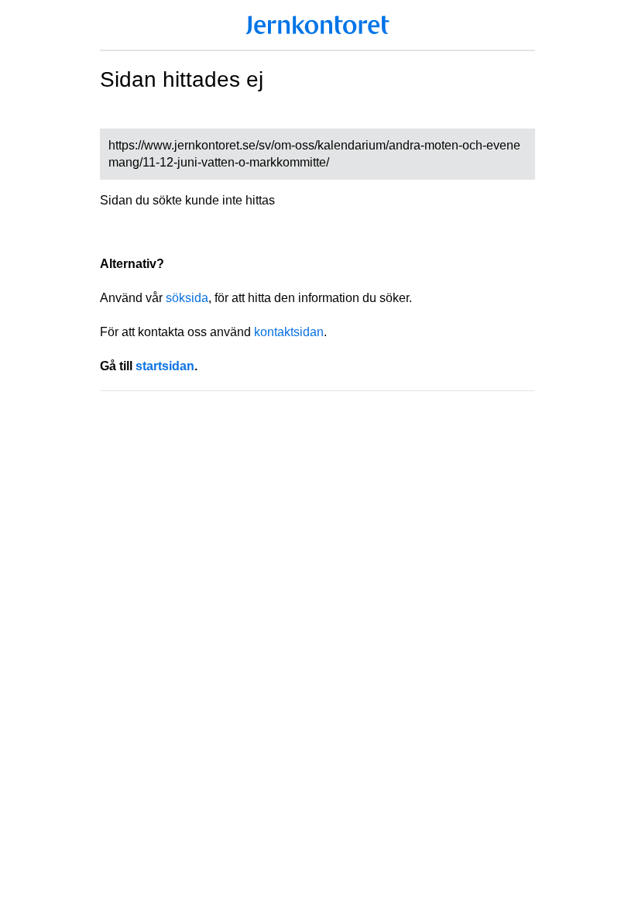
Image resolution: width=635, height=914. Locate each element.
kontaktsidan (289, 331)
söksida (187, 297)
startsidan (165, 366)
